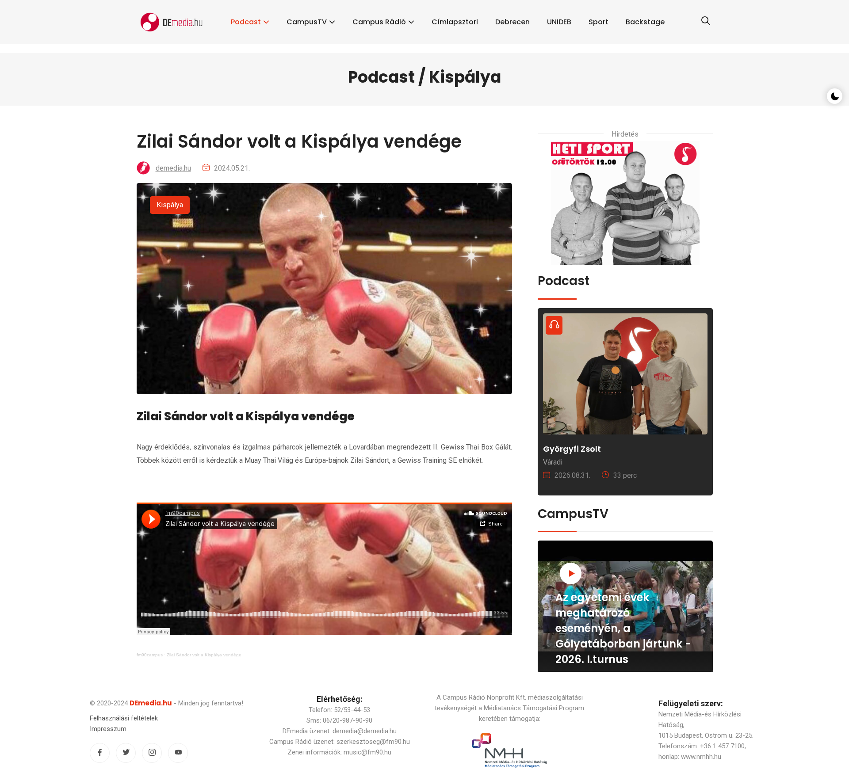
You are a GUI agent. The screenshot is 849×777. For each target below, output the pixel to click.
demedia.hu (173, 168)
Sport (598, 22)
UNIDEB (559, 22)
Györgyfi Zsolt (572, 448)
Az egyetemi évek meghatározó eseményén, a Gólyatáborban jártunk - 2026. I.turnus (623, 628)
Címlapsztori (455, 22)
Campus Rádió (379, 22)
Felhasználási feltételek (124, 718)
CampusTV (307, 22)
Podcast (246, 22)
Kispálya (170, 205)
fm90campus (150, 654)
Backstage (645, 22)
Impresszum (108, 729)
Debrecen (512, 22)
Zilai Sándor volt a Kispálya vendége (204, 654)
